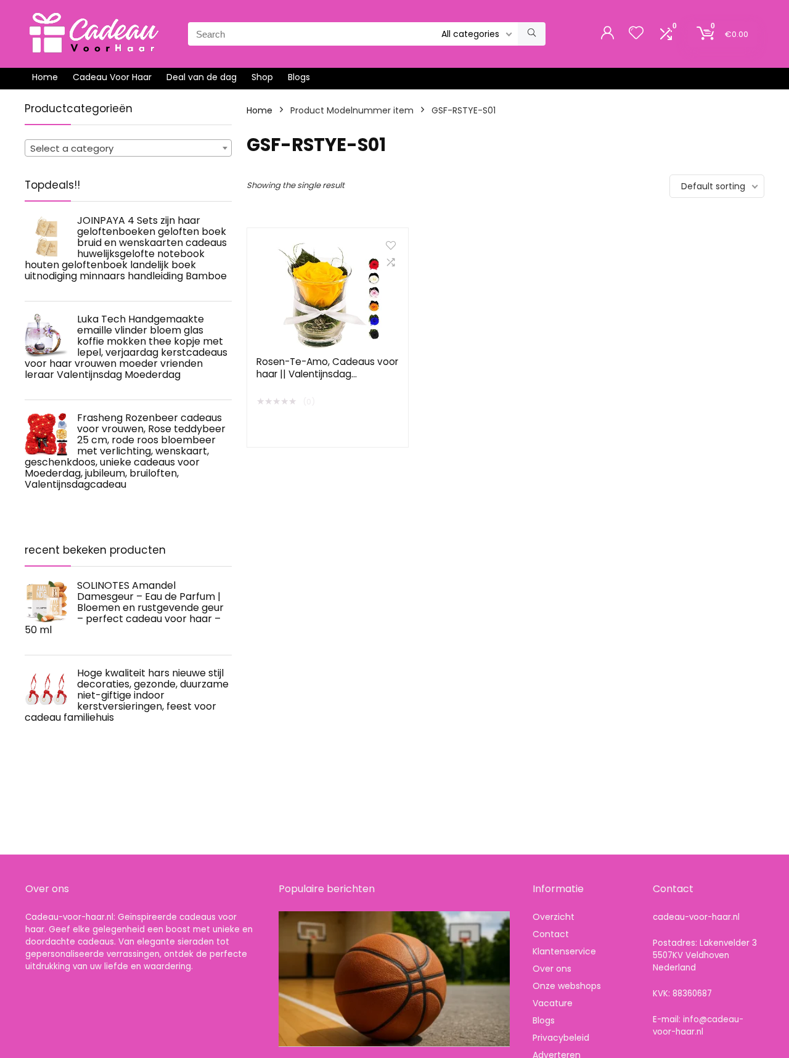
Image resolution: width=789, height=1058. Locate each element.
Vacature (553, 1003)
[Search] (532, 34)
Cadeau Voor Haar (112, 77)
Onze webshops (567, 986)
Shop (262, 77)
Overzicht (553, 917)
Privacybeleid (561, 1037)
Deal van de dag (201, 77)
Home (45, 77)
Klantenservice (564, 951)
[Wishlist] (636, 33)
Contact (551, 934)
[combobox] (128, 148)
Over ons (552, 968)
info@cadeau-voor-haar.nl (698, 1026)
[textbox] (128, 148)
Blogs (299, 77)
